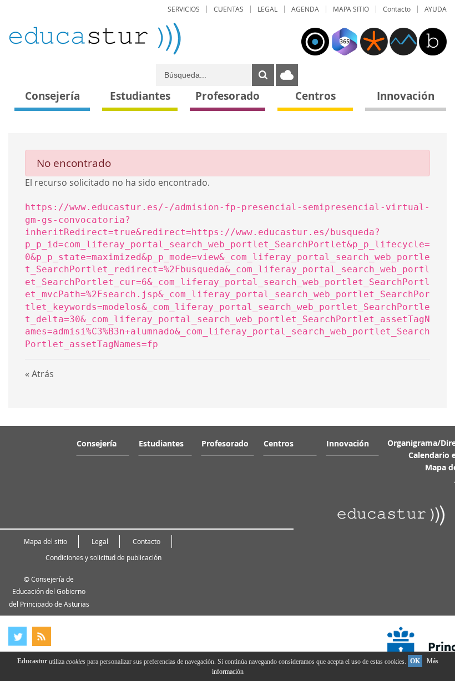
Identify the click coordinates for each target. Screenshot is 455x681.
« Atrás (39, 374)
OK (415, 661)
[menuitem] (184, 9)
